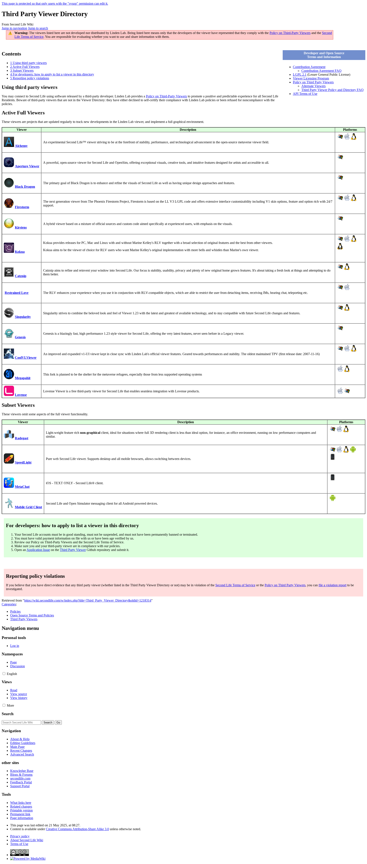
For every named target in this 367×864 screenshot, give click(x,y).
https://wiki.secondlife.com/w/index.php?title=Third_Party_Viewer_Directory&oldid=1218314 (87, 600)
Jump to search (38, 28)
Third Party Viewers (23, 619)
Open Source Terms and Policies (32, 615)
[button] (4, 673)
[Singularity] (9, 317)
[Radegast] (9, 438)
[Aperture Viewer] (9, 166)
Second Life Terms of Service (235, 585)
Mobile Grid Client (28, 507)
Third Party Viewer (73, 550)
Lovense (21, 395)
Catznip (20, 276)
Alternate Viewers (313, 86)
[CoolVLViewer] (9, 357)
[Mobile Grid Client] (9, 507)
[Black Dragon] (9, 186)
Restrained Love (16, 293)
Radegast (21, 438)
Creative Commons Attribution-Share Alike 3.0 (77, 829)
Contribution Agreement (309, 67)
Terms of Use (19, 844)
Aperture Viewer (27, 166)
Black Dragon (25, 186)
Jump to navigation (14, 28)
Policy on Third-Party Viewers (290, 33)
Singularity (23, 317)
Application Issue (38, 550)
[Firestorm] (9, 207)
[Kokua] (9, 251)
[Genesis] (9, 337)
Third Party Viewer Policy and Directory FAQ (332, 90)
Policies (15, 611)
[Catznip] (9, 276)
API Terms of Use (305, 93)
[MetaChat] (9, 486)
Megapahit (22, 378)
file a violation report (332, 585)
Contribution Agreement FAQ (321, 71)
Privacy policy (20, 836)
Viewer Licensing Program (311, 78)
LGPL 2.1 (299, 74)
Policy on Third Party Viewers (313, 82)
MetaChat (22, 486)
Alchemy (21, 146)
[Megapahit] (9, 378)
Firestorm (22, 207)
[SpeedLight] (9, 462)
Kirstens (21, 227)
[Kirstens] (9, 227)
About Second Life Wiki (26, 840)
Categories (9, 604)
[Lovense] (9, 395)
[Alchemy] (9, 146)
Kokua (20, 251)
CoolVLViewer (26, 357)
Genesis (20, 337)
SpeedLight (23, 462)
